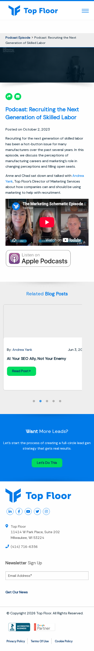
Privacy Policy (16, 641)
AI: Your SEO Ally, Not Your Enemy (36, 358)
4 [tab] (53, 401)
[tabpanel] (47, 347)
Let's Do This (47, 462)
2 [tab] (40, 401)
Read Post (21, 371)
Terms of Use (40, 641)
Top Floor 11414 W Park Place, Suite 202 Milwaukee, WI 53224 (35, 532)
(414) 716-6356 (24, 546)
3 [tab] (47, 401)
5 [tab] (60, 401)
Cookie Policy (64, 641)
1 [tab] (34, 401)
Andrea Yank (22, 349)
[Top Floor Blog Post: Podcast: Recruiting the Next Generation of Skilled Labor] (17, 96)
